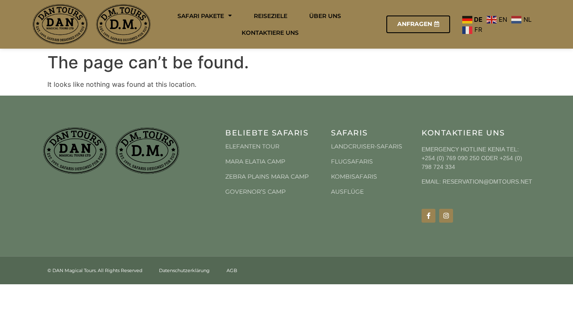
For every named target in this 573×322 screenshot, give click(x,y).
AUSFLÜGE (347, 191)
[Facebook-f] (428, 216)
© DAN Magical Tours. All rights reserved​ (94, 270)
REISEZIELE (270, 16)
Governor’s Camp (255, 191)
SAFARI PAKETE (200, 16)
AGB (232, 270)
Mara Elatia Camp (255, 161)
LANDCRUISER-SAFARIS (366, 146)
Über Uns (325, 16)
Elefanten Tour (252, 146)
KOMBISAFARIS (354, 176)
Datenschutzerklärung (184, 270)
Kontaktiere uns (270, 32)
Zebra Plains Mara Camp (267, 176)
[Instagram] (446, 216)
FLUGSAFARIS (352, 161)
